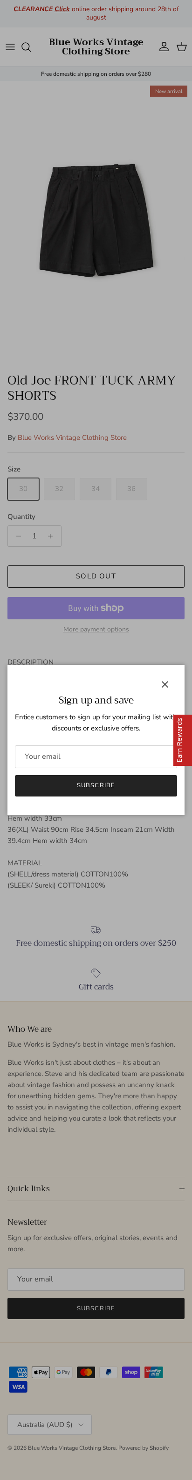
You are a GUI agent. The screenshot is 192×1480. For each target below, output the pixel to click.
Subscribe (96, 785)
